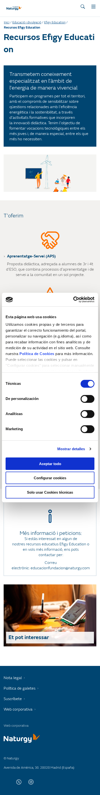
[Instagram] (31, 781)
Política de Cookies (36, 354)
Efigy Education (55, 22)
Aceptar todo (50, 463)
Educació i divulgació (26, 22)
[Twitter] (19, 781)
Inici (6, 22)
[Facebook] (7, 781)
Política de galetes (19, 688)
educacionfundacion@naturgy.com (60, 568)
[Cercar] (83, 7)
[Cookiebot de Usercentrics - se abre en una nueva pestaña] (73, 299)
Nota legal (13, 678)
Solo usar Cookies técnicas (50, 492)
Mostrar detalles (71, 449)
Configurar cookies (50, 478)
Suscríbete (13, 699)
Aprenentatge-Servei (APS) (31, 256)
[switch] (87, 399)
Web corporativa (18, 709)
